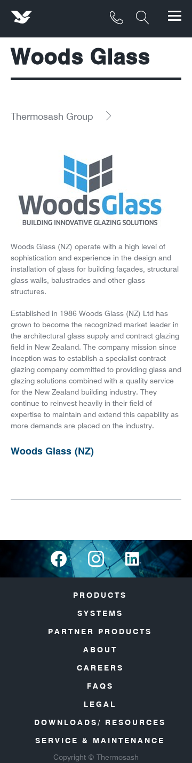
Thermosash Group (52, 116)
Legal (100, 704)
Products (100, 595)
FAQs (100, 686)
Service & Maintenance (100, 740)
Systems (100, 613)
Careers (100, 668)
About (100, 649)
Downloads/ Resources (100, 722)
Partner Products (100, 631)
